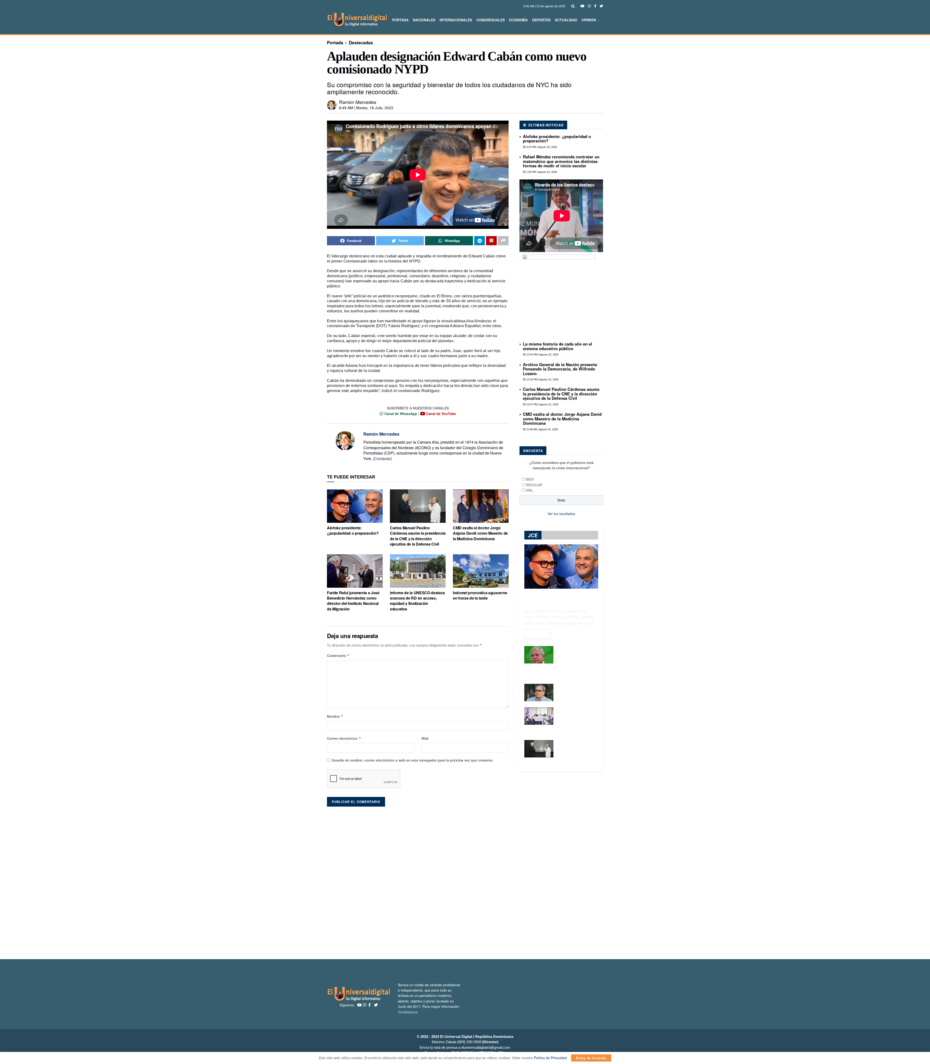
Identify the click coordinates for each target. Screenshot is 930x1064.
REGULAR (534, 484)
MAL (529, 490)
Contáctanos (407, 1012)
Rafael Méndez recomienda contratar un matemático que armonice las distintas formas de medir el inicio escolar (561, 161)
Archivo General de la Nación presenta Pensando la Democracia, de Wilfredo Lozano (560, 369)
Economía (518, 19)
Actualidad (566, 19)
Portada (400, 19)
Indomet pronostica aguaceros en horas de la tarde (480, 595)
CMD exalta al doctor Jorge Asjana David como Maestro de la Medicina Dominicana (480, 533)
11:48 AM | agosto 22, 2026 (542, 429)
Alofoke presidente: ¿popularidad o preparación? (353, 530)
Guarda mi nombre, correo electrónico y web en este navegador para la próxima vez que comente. (412, 760)
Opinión (588, 19)
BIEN (530, 479)
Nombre (335, 716)
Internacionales (456, 19)
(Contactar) (382, 458)
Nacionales (424, 19)
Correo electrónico (344, 738)
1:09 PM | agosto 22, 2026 (541, 171)
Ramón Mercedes (357, 102)
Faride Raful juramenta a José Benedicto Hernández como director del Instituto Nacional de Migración (353, 601)
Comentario (338, 655)
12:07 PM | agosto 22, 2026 (542, 404)
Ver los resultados (561, 513)
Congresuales (490, 19)
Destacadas (361, 42)
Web (425, 738)
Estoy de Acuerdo (591, 1058)
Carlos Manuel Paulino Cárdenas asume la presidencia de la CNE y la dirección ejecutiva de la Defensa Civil (418, 536)
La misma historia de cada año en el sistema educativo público (557, 346)
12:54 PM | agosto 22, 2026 (542, 354)
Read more (537, 634)
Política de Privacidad (550, 1057)
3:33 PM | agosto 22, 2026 (541, 147)
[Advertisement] (465, 880)
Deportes (541, 19)
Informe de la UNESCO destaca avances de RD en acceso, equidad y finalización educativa (417, 601)
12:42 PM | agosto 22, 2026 (542, 379)
